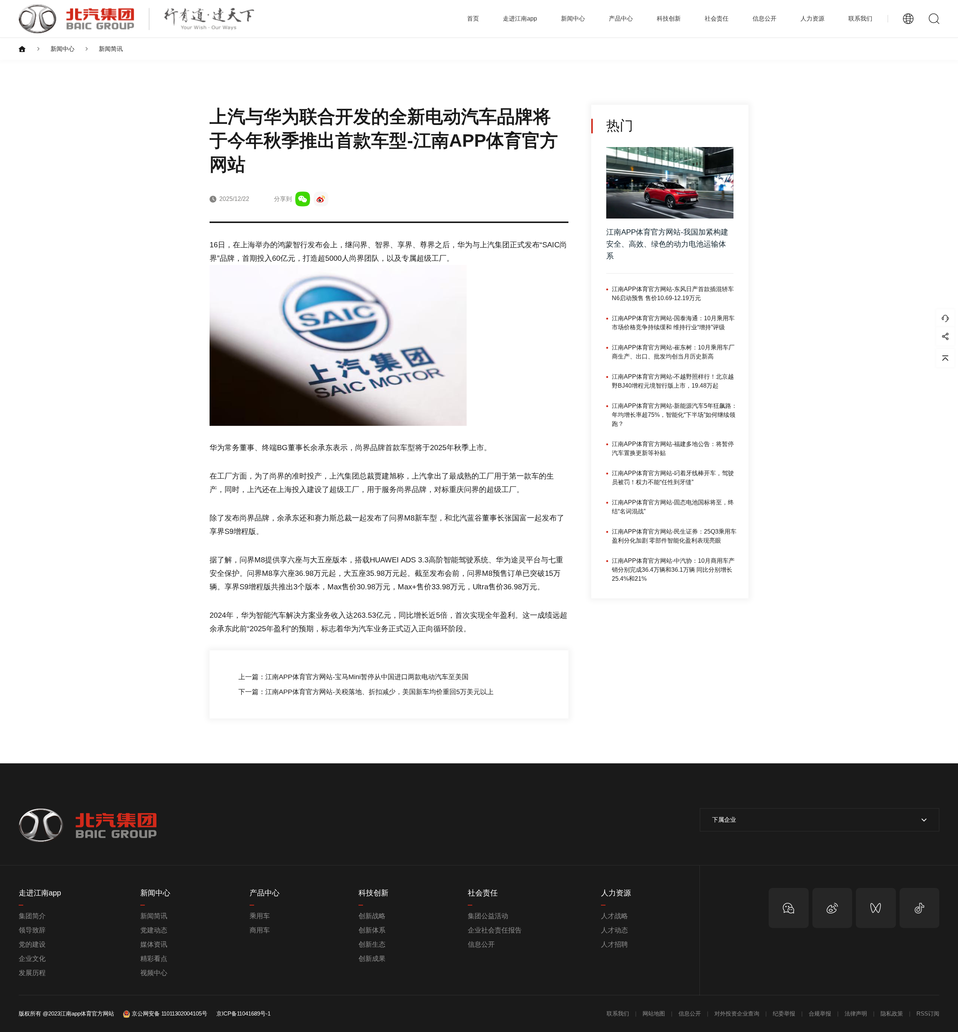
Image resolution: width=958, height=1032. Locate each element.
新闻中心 (62, 49)
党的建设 (32, 944)
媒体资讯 (153, 944)
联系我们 (860, 18)
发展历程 (32, 973)
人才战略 (614, 916)
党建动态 (153, 930)
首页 (473, 18)
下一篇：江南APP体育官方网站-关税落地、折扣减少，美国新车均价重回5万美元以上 (366, 692)
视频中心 (153, 973)
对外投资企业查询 (736, 1013)
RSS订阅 (927, 1013)
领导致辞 (32, 930)
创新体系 (372, 930)
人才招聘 (614, 944)
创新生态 (372, 944)
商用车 (260, 930)
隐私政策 (892, 1013)
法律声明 (856, 1013)
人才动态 (614, 930)
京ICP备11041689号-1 (243, 1013)
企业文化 (32, 958)
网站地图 (654, 1013)
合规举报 (820, 1013)
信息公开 (481, 944)
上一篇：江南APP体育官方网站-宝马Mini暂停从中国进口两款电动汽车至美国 (353, 677)
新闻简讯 (111, 49)
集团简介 (32, 916)
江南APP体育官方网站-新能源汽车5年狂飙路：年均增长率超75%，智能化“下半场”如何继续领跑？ (674, 415)
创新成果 (372, 958)
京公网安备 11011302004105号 (169, 1013)
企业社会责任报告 (495, 930)
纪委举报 (784, 1013)
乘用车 (260, 916)
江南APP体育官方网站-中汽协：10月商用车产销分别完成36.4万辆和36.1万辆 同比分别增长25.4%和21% (673, 570)
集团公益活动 (488, 916)
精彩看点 (153, 958)
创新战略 (372, 916)
